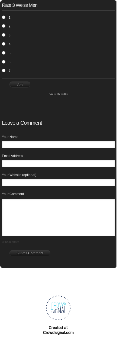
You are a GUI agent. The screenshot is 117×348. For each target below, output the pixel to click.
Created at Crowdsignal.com (58, 330)
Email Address (12, 156)
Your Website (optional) (19, 175)
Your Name (10, 137)
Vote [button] (20, 84)
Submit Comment (30, 253)
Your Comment (13, 194)
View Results (58, 94)
